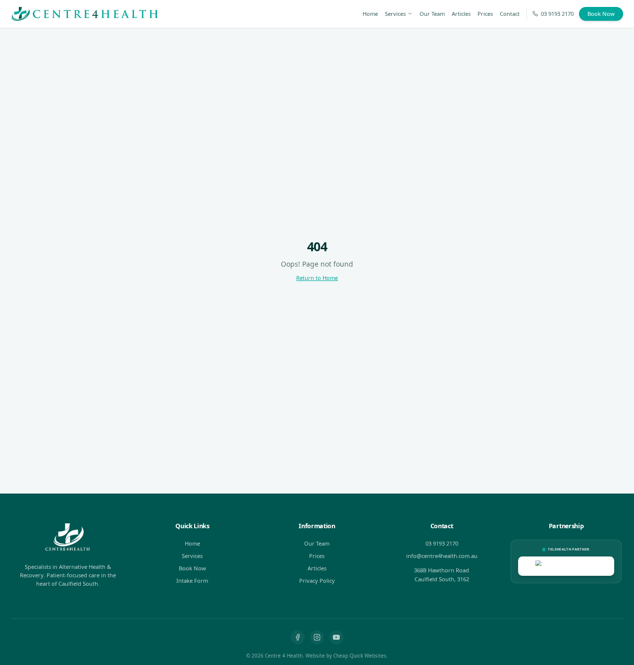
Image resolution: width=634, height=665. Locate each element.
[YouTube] (336, 637)
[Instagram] (317, 637)
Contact (510, 13)
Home (370, 13)
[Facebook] (298, 637)
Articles (461, 13)
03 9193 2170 (557, 13)
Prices (485, 13)
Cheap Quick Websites (359, 656)
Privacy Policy (317, 580)
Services (395, 13)
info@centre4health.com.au (441, 555)
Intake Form (192, 580)
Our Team (432, 13)
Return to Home (317, 277)
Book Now (601, 13)
